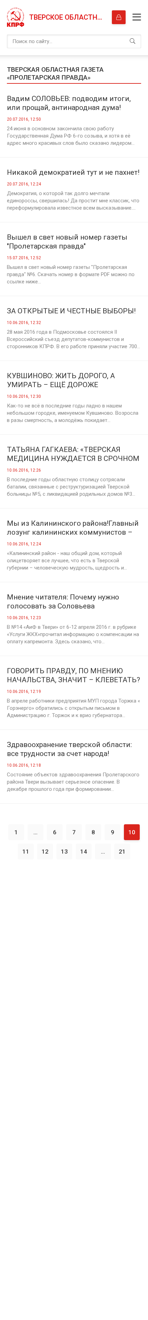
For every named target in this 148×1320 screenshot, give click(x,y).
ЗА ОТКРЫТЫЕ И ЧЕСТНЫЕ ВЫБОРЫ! (71, 311)
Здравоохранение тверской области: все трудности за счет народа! (69, 749)
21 (122, 851)
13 (64, 851)
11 (25, 851)
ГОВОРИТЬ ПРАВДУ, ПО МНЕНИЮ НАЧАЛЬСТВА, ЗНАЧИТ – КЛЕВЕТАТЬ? (73, 675)
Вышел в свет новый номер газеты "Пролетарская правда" (67, 241)
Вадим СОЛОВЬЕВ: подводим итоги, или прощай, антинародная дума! (69, 103)
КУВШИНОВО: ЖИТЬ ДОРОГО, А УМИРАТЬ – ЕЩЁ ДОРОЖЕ (61, 380)
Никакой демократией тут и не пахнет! (73, 172)
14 (83, 851)
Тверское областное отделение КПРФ (67, 17)
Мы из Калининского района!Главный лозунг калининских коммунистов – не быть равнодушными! (73, 528)
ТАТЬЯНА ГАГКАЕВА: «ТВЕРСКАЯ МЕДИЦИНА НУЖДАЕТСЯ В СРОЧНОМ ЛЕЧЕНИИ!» (73, 454)
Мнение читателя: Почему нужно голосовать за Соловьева (63, 601)
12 (45, 851)
